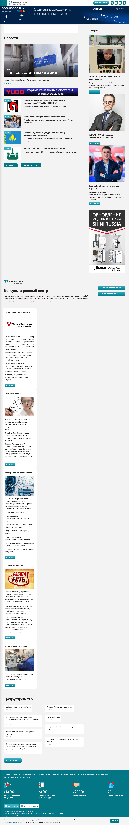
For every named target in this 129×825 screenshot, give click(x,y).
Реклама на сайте (29, 774)
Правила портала (44, 774)
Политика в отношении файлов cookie (17, 778)
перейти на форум (31, 806)
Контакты (17, 774)
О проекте (7, 774)
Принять (115, 820)
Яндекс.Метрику (27, 820)
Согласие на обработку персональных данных (94, 774)
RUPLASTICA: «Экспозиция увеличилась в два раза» (102, 136)
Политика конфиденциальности (64, 774)
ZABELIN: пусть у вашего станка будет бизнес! (104, 77)
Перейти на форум (101, 3)
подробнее (7, 84)
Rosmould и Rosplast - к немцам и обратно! (105, 187)
